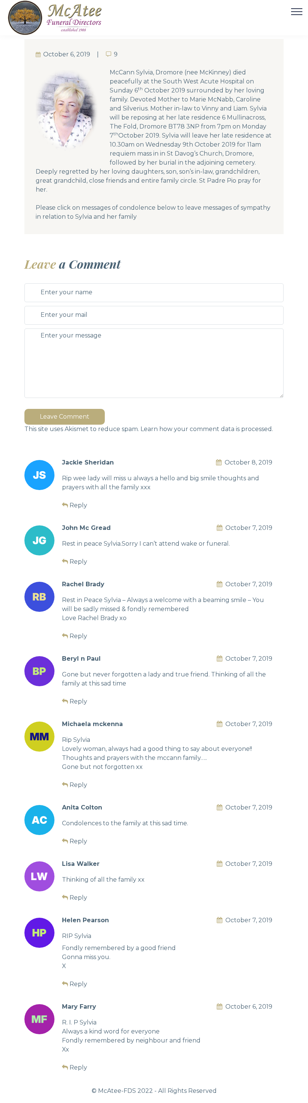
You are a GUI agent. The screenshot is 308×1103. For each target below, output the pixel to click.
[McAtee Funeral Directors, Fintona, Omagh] (64, 17)
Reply (78, 505)
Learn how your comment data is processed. (206, 429)
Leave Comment (64, 416)
